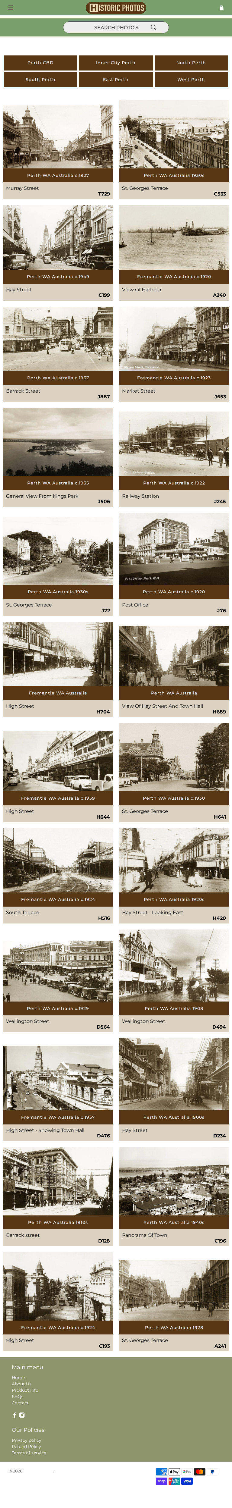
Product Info (25, 1390)
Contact (20, 1403)
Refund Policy (26, 1446)
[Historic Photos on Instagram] (22, 1416)
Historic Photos (38, 1471)
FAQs (17, 1396)
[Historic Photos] (116, 8)
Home (18, 1377)
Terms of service (29, 1453)
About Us (21, 1384)
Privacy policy (26, 1440)
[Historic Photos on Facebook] (15, 1416)
